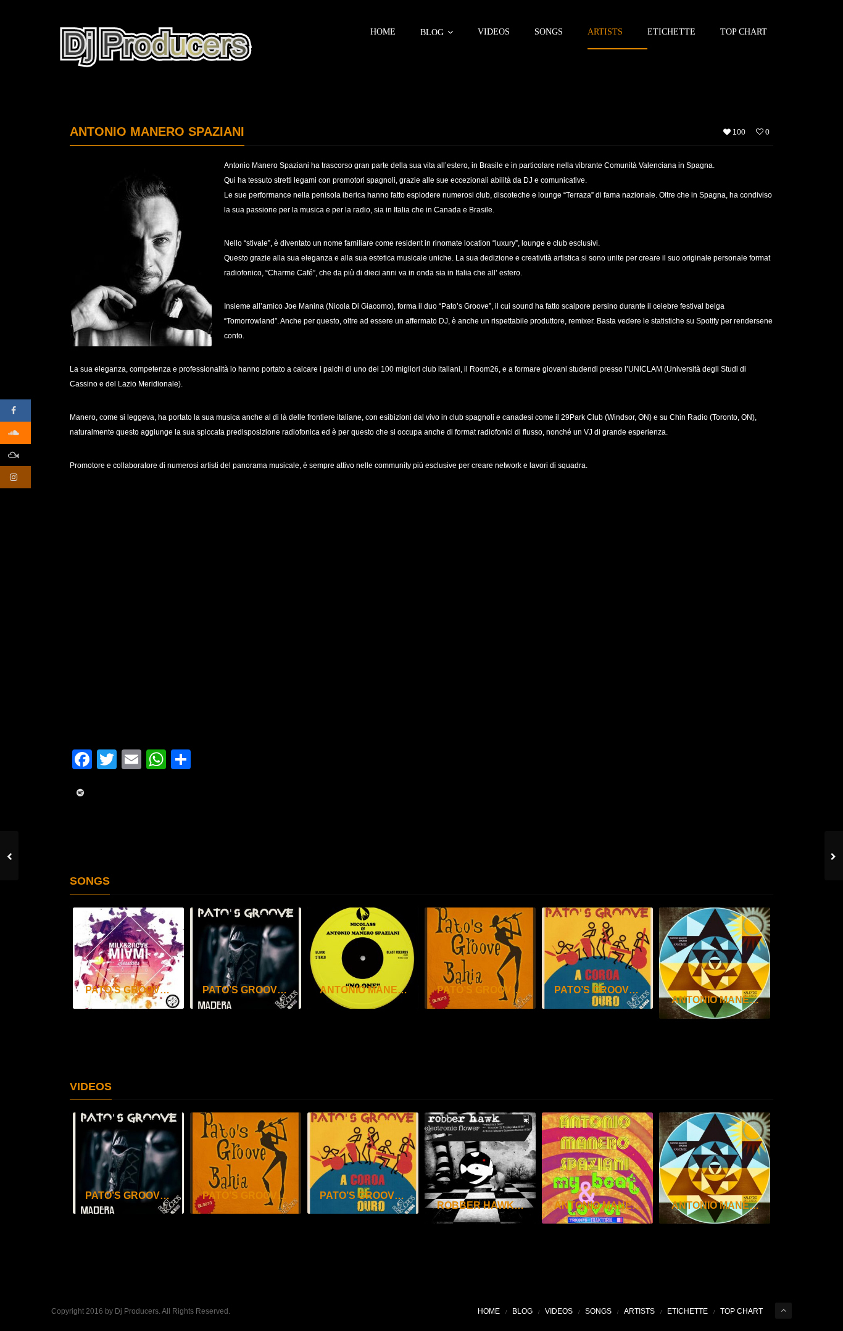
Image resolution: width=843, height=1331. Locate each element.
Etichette (671, 32)
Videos (494, 32)
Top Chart (743, 32)
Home (383, 32)
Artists (605, 32)
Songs (548, 32)
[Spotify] (80, 793)
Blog (432, 32)
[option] (128, 958)
